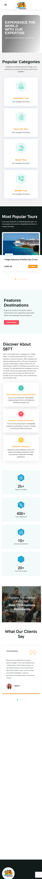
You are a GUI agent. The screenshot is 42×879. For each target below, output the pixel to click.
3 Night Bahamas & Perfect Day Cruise (20, 259)
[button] (5, 4)
